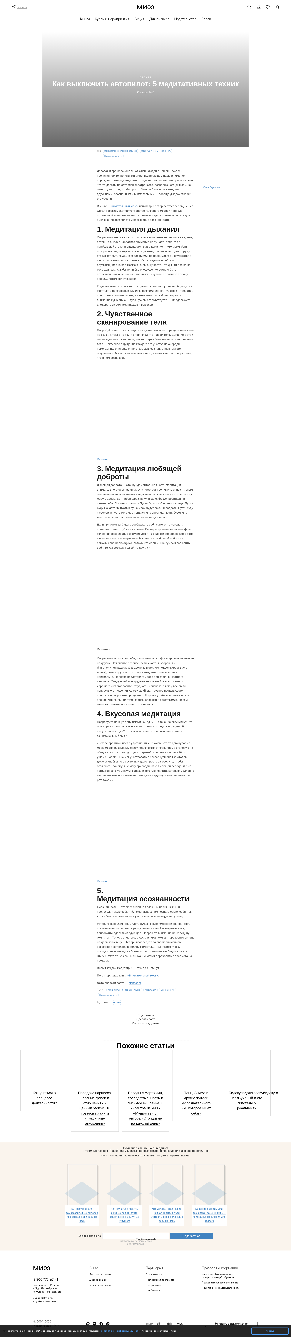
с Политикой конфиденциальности (120, 1331)
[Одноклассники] (101, 1324)
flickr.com (135, 982)
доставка (22, 7)
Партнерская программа (160, 1280)
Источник (103, 459)
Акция (139, 19)
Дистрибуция (153, 1285)
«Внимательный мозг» (123, 206)
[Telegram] (108, 1324)
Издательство (185, 19)
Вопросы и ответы (100, 1274)
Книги (85, 19)
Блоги (206, 19)
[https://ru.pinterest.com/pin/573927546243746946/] (143, 599)
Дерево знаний (98, 1280)
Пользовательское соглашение (220, 1283)
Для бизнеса (159, 19)
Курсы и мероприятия (112, 19)
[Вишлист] (268, 7)
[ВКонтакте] (94, 1324)
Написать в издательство (231, 1324)
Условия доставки (100, 1285)
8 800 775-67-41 (45, 1280)
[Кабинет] (258, 7)
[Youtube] (88, 1324)
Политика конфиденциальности (220, 1288)
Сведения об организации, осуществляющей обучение (218, 1276)
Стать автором (154, 1274)
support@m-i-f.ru (43, 1298)
